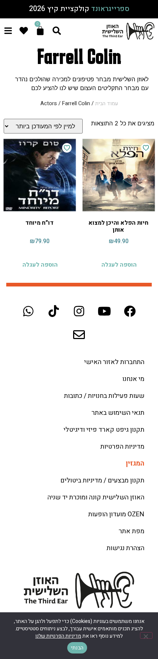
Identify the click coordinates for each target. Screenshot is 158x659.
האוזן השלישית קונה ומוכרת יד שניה (95, 497)
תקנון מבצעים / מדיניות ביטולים (102, 480)
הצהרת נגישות (125, 548)
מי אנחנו (133, 379)
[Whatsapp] (28, 311)
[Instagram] (79, 311)
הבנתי (77, 648)
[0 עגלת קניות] (40, 31)
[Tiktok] (53, 311)
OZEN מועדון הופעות (116, 514)
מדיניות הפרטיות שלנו (58, 636)
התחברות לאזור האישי (114, 362)
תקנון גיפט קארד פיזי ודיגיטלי (104, 430)
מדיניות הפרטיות (122, 447)
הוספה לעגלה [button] (119, 264)
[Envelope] (79, 334)
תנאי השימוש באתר (117, 413)
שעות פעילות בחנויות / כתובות (104, 396)
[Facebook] (129, 311)
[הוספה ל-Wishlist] (146, 148)
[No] (146, 635)
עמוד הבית (106, 103)
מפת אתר (131, 531)
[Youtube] (104, 311)
